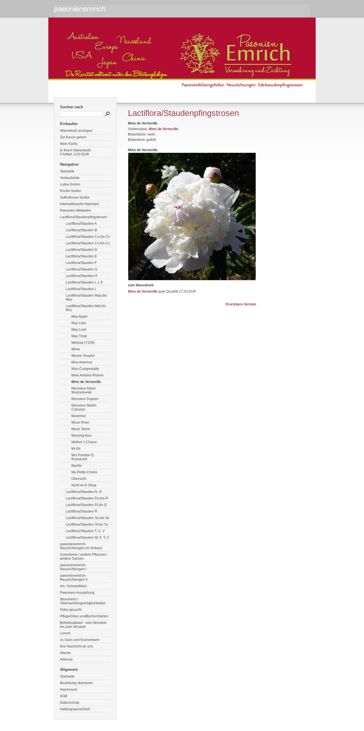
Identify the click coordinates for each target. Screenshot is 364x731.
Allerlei (65, 653)
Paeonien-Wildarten (75, 211)
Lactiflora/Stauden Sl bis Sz (87, 524)
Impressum (68, 690)
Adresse (66, 659)
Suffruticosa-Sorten (75, 197)
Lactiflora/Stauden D (81, 250)
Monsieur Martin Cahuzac (83, 407)
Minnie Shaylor (83, 356)
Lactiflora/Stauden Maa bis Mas (86, 297)
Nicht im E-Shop (83, 485)
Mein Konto (69, 144)
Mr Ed (75, 449)
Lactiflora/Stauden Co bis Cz (88, 243)
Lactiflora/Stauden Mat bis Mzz (86, 308)
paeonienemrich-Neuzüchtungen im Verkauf (81, 546)
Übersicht (78, 479)
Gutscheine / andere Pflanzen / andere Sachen (83, 557)
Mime (75, 349)
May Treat (79, 336)
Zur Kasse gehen (73, 137)
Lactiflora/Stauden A (81, 224)
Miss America (81, 362)
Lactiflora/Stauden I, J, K (84, 282)
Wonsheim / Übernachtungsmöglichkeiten (83, 601)
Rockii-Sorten (70, 191)
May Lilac (78, 323)
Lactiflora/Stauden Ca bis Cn (88, 237)
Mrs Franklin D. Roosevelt (83, 457)
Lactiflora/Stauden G (81, 269)
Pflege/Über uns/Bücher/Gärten (84, 616)
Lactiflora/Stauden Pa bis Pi (87, 498)
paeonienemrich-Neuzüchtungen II (73, 578)
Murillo (76, 466)
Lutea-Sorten (70, 184)
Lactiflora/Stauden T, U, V (85, 531)
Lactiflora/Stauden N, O (84, 492)
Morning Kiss (81, 436)
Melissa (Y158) (83, 343)
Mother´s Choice (84, 442)
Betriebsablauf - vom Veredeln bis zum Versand (83, 625)
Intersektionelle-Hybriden (79, 204)
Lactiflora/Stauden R (81, 511)
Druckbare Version (241, 304)
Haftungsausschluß (75, 709)
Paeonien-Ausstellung (77, 593)
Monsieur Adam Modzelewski (83, 390)
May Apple (79, 316)
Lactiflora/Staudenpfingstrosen (83, 217)
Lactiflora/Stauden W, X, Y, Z (87, 538)
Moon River (80, 422)
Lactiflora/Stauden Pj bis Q (86, 505)
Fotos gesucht (71, 610)
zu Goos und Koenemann (80, 640)
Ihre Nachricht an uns (76, 646)
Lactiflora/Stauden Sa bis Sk (87, 518)
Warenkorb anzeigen (76, 131)
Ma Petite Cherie (84, 472)
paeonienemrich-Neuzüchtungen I (73, 567)
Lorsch (65, 633)
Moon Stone (80, 429)
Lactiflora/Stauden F (81, 263)
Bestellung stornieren (76, 683)
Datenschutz (69, 703)
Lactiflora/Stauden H (81, 276)
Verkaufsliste (70, 178)
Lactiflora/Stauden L (81, 289)
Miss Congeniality (85, 369)
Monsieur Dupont (84, 399)
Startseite (67, 171)
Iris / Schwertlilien (73, 586)
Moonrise (78, 416)
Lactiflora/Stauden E (81, 256)
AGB (63, 696)
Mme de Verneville (86, 382)
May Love (78, 330)
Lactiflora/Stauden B (81, 230)
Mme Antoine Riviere (87, 375)
